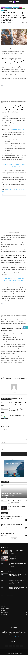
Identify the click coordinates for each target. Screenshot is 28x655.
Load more (13, 538)
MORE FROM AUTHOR (17, 398)
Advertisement (16, 651)
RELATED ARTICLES (6, 398)
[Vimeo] (14, 646)
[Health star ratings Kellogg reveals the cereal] (4, 410)
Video (2, 10)
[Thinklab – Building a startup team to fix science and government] (4, 589)
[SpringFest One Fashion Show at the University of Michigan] (4, 404)
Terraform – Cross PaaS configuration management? (20, 377)
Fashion (20, 7)
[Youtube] (21, 646)
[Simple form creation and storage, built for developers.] (4, 552)
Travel (23, 8)
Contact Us (22, 651)
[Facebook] (6, 646)
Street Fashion (13, 8)
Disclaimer (6, 651)
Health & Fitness (15, 7)
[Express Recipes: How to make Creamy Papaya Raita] (4, 565)
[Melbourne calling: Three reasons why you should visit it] (4, 508)
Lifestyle (6, 5)
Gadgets (10, 7)
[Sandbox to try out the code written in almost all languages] (4, 576)
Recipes (9, 8)
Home (2, 5)
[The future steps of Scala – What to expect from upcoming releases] (4, 502)
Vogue (6, 10)
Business (11, 5)
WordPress (8, 49)
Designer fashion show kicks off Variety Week (6, 377)
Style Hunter (19, 8)
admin (4, 22)
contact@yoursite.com (17, 636)
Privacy (10, 651)
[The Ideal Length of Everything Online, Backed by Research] (4, 417)
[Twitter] (10, 646)
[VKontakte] (17, 646)
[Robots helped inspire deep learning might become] (4, 558)
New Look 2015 (4, 8)
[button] (26, 2)
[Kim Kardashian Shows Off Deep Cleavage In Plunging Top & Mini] (4, 582)
